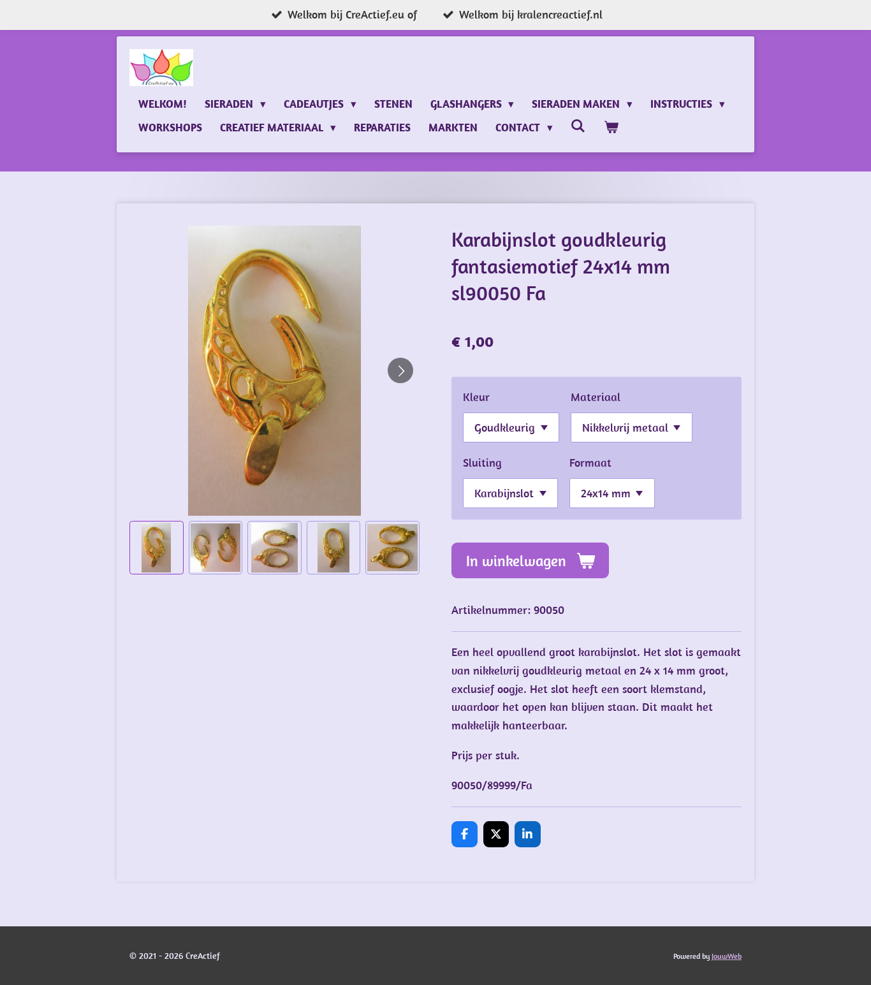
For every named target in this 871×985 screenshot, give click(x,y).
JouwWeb (727, 956)
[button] (156, 548)
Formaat (590, 462)
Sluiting (482, 462)
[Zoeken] (578, 126)
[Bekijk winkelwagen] (610, 128)
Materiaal (595, 397)
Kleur (476, 397)
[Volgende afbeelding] (400, 370)
